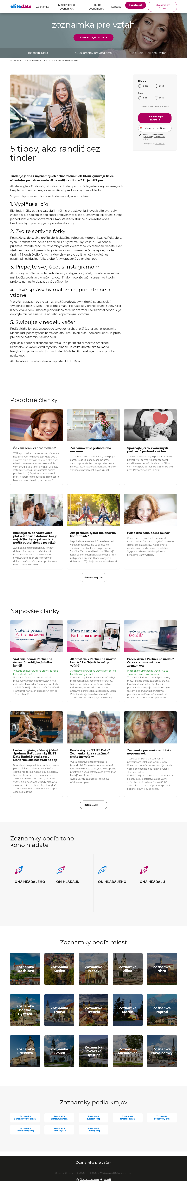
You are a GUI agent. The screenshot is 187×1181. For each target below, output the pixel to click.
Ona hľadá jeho (82, 1173)
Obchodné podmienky (123, 1173)
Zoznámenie (47, 60)
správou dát (147, 137)
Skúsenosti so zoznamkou (67, 6)
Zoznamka (42, 6)
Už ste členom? (154, 144)
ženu (161, 86)
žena (161, 98)
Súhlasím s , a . (154, 136)
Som (140, 93)
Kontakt (116, 6)
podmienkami (157, 134)
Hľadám (142, 81)
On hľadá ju (94, 1173)
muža (145, 86)
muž (145, 98)
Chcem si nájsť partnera (93, 37)
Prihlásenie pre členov (162, 6)
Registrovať (135, 5)
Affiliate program (106, 1173)
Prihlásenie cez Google (156, 128)
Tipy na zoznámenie (96, 6)
